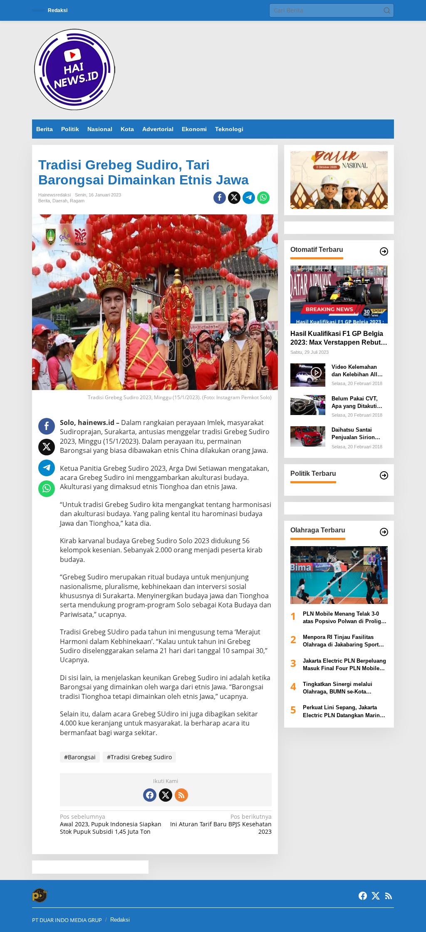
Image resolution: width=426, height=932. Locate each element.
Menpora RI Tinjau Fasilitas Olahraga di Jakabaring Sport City (341, 641)
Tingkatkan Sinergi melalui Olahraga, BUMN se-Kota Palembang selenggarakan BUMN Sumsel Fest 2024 (337, 688)
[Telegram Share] (249, 197)
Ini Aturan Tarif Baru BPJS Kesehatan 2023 (220, 824)
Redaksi (120, 920)
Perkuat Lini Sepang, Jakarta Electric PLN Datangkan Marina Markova (343, 711)
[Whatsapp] (263, 197)
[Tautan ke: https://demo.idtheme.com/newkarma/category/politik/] (384, 475)
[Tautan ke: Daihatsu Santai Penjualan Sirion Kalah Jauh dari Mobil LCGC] (307, 436)
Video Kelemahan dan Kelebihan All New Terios (354, 371)
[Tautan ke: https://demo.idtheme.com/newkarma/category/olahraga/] (384, 532)
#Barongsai (80, 757)
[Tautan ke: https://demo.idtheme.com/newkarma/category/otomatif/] (384, 251)
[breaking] (76, 69)
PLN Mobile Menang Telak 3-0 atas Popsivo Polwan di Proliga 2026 (343, 618)
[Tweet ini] (234, 197)
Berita (44, 200)
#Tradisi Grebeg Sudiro (139, 757)
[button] (387, 10)
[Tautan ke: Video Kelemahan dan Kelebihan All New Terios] (307, 374)
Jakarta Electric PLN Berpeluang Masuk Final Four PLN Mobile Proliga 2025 (344, 665)
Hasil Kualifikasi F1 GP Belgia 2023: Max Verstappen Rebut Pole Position (336, 338)
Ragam (77, 200)
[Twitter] (165, 795)
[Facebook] (149, 795)
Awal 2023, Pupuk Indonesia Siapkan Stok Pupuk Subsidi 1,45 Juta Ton (110, 824)
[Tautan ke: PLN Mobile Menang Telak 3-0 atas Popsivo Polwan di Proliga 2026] (339, 575)
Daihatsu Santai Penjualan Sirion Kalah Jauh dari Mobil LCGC (353, 434)
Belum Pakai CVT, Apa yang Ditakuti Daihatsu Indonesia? (358, 402)
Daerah (59, 200)
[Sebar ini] (219, 197)
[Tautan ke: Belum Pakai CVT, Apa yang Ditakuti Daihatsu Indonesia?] (307, 404)
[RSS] (181, 795)
